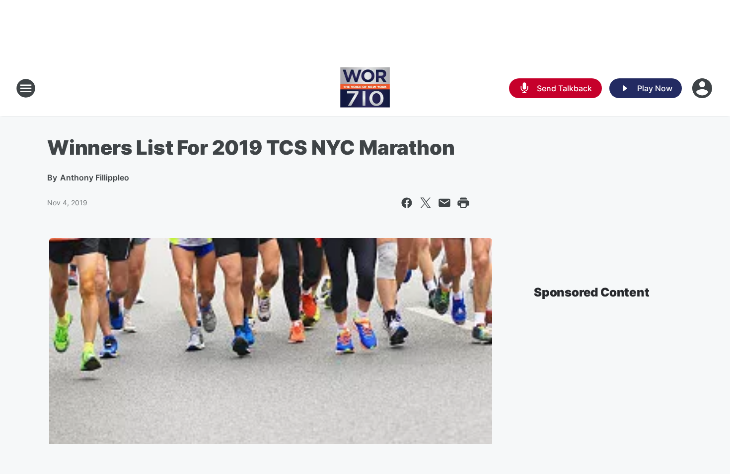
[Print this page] (463, 203)
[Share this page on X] (426, 203)
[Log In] (703, 88)
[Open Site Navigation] (26, 88)
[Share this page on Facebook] (407, 203)
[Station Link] (365, 88)
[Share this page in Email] (444, 203)
